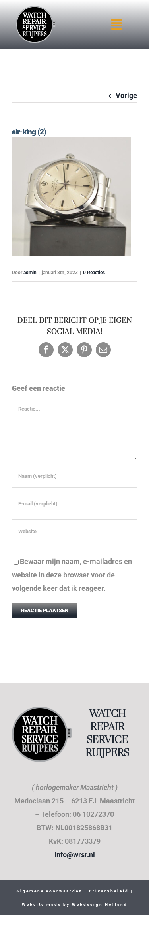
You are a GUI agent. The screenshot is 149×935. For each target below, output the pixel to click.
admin (30, 272)
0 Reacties (94, 272)
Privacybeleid (108, 891)
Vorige (126, 95)
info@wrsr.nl (74, 854)
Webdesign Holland (100, 904)
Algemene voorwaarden (49, 891)
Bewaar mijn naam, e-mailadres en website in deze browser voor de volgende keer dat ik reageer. (72, 574)
